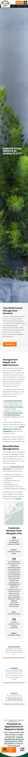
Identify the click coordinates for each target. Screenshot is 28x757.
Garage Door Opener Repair (13, 401)
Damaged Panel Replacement (13, 413)
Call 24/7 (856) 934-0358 (18, 6)
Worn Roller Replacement (12, 415)
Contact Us (10, 344)
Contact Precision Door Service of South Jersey (14, 739)
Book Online (20, 2)
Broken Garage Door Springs (13, 407)
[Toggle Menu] (25, 2)
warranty (18, 499)
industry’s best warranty (15, 699)
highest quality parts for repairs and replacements (13, 429)
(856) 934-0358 (10, 750)
